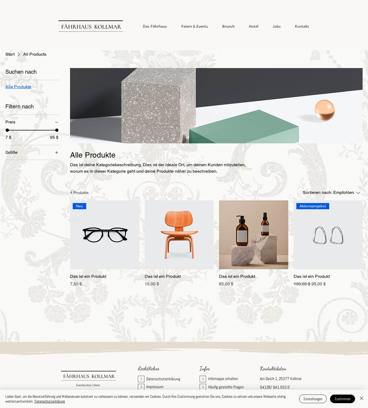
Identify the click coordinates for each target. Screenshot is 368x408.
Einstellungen (313, 398)
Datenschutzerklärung (49, 401)
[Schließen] (361, 399)
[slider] (7, 130)
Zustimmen (342, 398)
